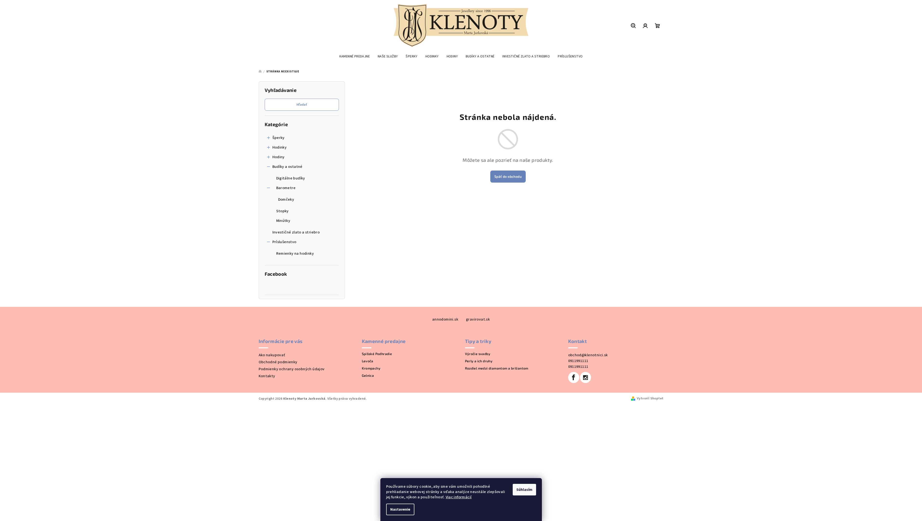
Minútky (283, 220)
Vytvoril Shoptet (650, 398)
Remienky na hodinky (295, 253)
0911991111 (578, 360)
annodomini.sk (445, 319)
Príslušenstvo (284, 242)
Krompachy (371, 368)
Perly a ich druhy (479, 361)
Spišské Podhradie (377, 354)
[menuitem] (355, 56)
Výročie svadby (478, 354)
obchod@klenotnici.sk (588, 355)
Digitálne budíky (290, 178)
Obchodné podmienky (278, 362)
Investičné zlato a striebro (296, 232)
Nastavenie (400, 509)
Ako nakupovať (272, 355)
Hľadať (301, 104)
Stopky (282, 211)
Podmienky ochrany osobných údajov (292, 369)
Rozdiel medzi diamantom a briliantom (496, 368)
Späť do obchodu (508, 176)
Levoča (367, 361)
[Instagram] (585, 377)
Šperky (278, 137)
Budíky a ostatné (287, 166)
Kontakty (267, 376)
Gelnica (368, 375)
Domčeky (286, 199)
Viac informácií (459, 497)
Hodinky (279, 147)
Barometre (286, 188)
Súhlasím (524, 489)
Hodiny (278, 157)
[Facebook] (573, 377)
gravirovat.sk (478, 319)
